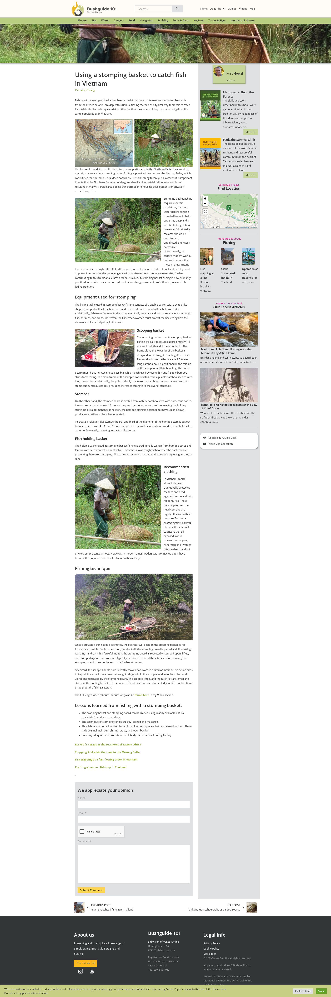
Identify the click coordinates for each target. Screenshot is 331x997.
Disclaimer (209, 953)
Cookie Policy (211, 948)
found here (142, 695)
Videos (243, 8)
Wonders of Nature (243, 20)
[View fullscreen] (205, 211)
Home (204, 8)
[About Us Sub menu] (224, 8)
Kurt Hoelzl (234, 73)
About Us (215, 8)
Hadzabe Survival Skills (239, 140)
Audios (232, 8)
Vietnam (80, 90)
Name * (82, 797)
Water (105, 20)
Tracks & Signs (217, 20)
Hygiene (198, 20)
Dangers (119, 20)
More (249, 132)
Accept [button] (321, 991)
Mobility (163, 20)
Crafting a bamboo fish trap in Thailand (101, 767)
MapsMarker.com (230, 227)
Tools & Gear (181, 20)
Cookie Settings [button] (303, 991)
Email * (82, 813)
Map (252, 8)
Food (132, 20)
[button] (229, 208)
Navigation (146, 20)
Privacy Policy (211, 943)
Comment (84, 841)
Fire (94, 20)
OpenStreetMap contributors (248, 227)
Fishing (90, 90)
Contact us (83, 963)
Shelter (82, 20)
